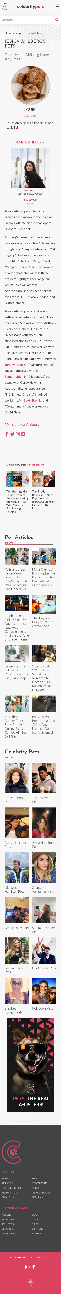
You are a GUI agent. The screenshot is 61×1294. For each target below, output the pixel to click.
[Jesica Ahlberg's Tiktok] (23, 434)
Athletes (8, 1224)
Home (8, 33)
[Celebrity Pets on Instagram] (27, 1266)
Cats (35, 1219)
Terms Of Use (10, 1192)
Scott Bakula (33, 400)
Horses (36, 1233)
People (18, 33)
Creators (8, 1228)
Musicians (8, 1219)
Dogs (35, 1214)
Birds (35, 1224)
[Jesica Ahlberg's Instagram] (18, 434)
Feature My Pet (11, 1187)
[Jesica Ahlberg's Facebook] (7, 434)
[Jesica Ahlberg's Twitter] (12, 434)
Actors (30, 203)
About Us (8, 1197)
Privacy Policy (41, 1192)
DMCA (35, 1187)
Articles (7, 1183)
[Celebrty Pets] (30, 7)
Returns (37, 1197)
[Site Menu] (57, 6)
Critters (37, 1228)
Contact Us (39, 1183)
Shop (35, 1178)
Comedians (9, 1233)
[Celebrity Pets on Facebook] (33, 1266)
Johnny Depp (14, 364)
